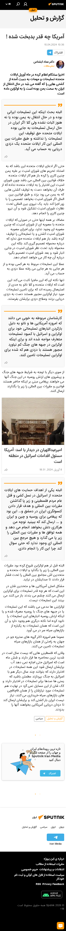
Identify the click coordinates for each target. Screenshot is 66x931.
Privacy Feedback (53, 884)
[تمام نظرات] (60, 925)
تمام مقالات (49, 66)
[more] (6, 156)
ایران (53, 827)
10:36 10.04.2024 (54, 45)
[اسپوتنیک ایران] (56, 6)
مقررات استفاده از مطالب (50, 864)
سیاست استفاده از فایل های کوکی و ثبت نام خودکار (39, 876)
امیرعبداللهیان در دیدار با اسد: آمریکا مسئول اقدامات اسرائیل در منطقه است (33, 456)
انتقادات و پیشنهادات (51, 869)
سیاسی (39, 719)
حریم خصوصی (29, 869)
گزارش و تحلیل (55, 719)
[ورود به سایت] (25, 4)
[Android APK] (51, 895)
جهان (61, 827)
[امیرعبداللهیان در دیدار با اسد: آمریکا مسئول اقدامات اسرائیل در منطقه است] (33, 421)
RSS (38, 884)
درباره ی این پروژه (54, 858)
